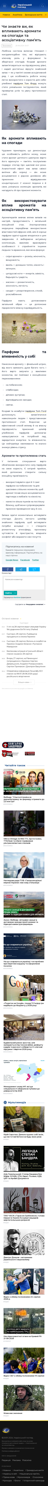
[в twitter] (34, 569)
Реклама (16, 1460)
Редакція (6, 1460)
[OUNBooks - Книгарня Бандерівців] (24, 745)
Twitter (35, 560)
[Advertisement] (24, 714)
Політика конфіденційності (11, 1451)
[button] (4, 6)
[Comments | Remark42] (24, 591)
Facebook (25, 560)
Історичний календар (34, 1481)
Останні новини (10, 618)
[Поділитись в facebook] (7, 569)
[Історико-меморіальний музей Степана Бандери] (35, 753)
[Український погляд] (6, 1430)
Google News (12, 560)
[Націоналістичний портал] (12, 753)
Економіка (7, 46)
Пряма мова (9, 1477)
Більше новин (23, 682)
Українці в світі (10, 1474)
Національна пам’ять (30, 1474)
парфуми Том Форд (25, 83)
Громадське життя (33, 15)
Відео (7, 1139)
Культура (7, 1481)
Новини (6, 15)
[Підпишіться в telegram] (21, 569)
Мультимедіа (24, 1477)
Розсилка (26, 1460)
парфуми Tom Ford (35, 411)
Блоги (18, 1481)
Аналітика (17, 15)
